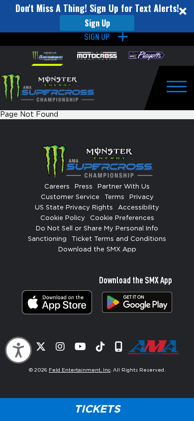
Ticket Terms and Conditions (119, 239)
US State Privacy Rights (74, 208)
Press (84, 187)
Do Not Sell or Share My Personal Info (97, 228)
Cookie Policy (62, 218)
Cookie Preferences (122, 218)
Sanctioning (47, 239)
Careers (57, 187)
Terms (114, 197)
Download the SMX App (97, 249)
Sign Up (97, 23)
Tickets (97, 409)
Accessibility (138, 208)
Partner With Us (123, 187)
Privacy (141, 197)
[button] (97, 16)
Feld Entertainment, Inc (79, 370)
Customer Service (70, 197)
